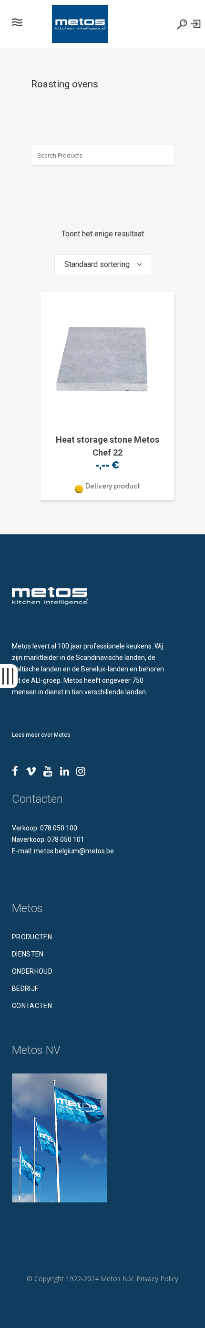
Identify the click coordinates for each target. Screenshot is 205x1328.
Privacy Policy (157, 1278)
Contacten (32, 1005)
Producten (32, 937)
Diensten (28, 954)
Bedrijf (25, 988)
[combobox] (102, 264)
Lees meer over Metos (41, 735)
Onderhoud (32, 971)
